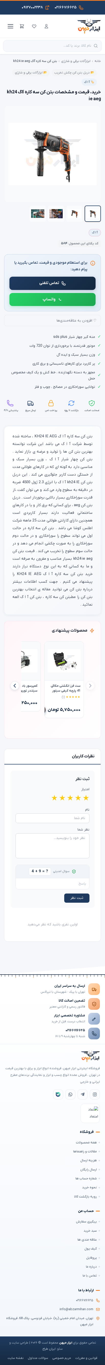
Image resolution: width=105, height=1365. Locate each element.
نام (87, 809)
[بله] (58, 1094)
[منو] (9, 26)
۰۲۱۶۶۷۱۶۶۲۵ (75, 1030)
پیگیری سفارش (86, 1221)
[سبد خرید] (22, 26)
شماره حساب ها (86, 1178)
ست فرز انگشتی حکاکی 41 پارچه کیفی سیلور (66, 688)
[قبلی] (90, 685)
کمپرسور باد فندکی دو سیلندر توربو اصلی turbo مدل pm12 (23, 688)
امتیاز (85, 789)
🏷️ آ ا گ (89, 82)
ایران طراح (49, 1349)
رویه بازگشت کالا (85, 1196)
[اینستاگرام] (95, 1094)
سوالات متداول (38, 1358)
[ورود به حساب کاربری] (46, 26)
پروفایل (91, 1258)
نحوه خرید (89, 1187)
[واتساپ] (70, 1094)
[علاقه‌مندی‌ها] (34, 26)
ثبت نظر (76, 898)
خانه (98, 61)
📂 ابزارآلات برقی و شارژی (31, 73)
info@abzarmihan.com (76, 1309)
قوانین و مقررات (86, 1358)
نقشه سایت (16, 1358)
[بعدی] (14, 685)
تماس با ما (90, 1275)
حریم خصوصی (61, 1358)
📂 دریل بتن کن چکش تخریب (74, 73)
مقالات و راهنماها (85, 1151)
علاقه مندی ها (87, 1240)
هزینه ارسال (88, 1160)
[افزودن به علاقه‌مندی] (51, 648)
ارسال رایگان (88, 1169)
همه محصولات (86, 1142)
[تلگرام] (82, 1094)
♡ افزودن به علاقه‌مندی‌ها (77, 320)
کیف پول (90, 1248)
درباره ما (91, 1267)
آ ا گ (95, 233)
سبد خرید (90, 1231)
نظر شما (83, 829)
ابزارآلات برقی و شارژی (75, 61)
